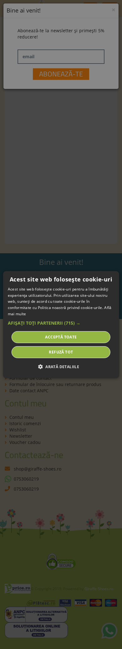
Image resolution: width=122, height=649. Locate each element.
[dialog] (61, 324)
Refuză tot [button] (61, 352)
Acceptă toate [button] (61, 337)
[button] (61, 323)
